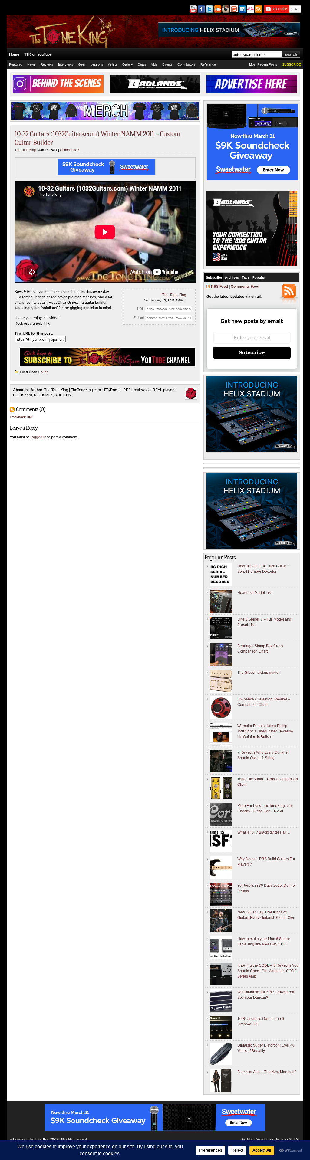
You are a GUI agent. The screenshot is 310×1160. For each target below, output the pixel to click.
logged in (38, 437)
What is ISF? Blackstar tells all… (263, 832)
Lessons (97, 64)
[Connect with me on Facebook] (201, 9)
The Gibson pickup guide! (258, 672)
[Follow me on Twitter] (209, 9)
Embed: (139, 317)
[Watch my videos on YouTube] (193, 9)
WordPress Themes (271, 1139)
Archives (232, 277)
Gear (82, 64)
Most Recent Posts (263, 64)
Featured (15, 64)
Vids (154, 64)
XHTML (294, 1139)
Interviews (65, 64)
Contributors (186, 64)
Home (14, 54)
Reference (208, 64)
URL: (141, 308)
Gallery (127, 64)
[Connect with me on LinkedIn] (242, 9)
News (31, 64)
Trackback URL (22, 417)
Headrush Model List (254, 593)
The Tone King (25, 150)
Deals (142, 64)
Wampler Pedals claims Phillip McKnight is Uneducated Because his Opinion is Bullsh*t (265, 731)
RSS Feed (219, 286)
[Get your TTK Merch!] (250, 9)
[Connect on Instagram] (225, 9)
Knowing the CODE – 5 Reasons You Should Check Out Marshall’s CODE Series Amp (267, 970)
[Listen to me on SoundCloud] (217, 9)
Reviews (47, 64)
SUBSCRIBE (291, 64)
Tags (245, 277)
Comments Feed (245, 286)
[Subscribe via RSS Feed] (259, 9)
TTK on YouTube (38, 54)
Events (167, 64)
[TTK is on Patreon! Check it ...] (233, 8)
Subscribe (214, 277)
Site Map (247, 1139)
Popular (258, 277)
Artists (112, 64)
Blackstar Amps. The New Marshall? (266, 1072)
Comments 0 (69, 150)
